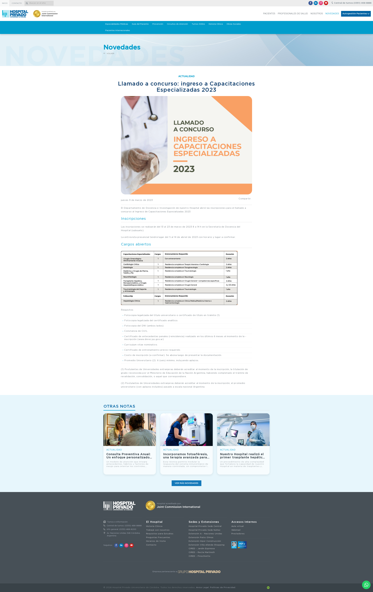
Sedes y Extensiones (204, 522)
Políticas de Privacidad (222, 588)
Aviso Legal (202, 588)
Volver (110, 53)
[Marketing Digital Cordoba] (268, 588)
